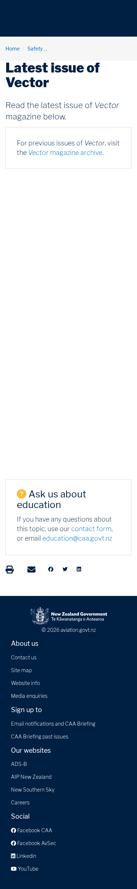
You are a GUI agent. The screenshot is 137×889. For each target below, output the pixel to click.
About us (24, 643)
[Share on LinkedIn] (79, 569)
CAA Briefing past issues (39, 736)
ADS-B (19, 764)
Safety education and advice (83, 48)
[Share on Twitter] (65, 569)
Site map (21, 670)
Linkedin (25, 856)
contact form (91, 529)
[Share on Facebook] (50, 569)
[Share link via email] (31, 570)
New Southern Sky (32, 789)
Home (12, 48)
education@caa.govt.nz (77, 538)
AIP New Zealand (31, 777)
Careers (20, 802)
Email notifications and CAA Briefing (53, 724)
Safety (35, 48)
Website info (25, 683)
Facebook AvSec (36, 843)
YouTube (27, 869)
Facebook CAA (34, 830)
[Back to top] (116, 868)
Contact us (24, 657)
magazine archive (65, 152)
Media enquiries (29, 696)
